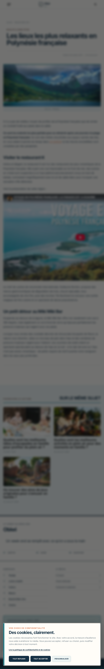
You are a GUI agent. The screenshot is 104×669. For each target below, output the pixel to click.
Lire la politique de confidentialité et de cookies (29, 650)
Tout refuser (19, 659)
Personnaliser (62, 659)
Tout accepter (41, 659)
